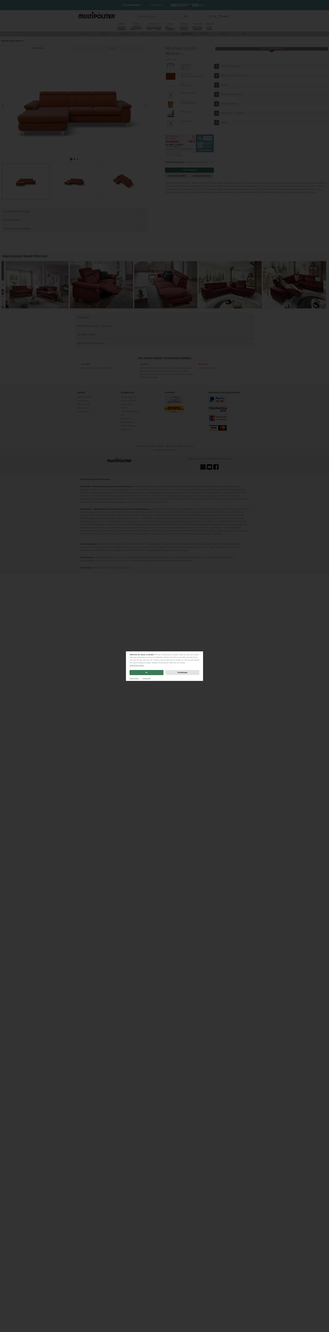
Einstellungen (182, 672)
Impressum (147, 678)
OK (146, 672)
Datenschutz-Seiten (137, 665)
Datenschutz (134, 678)
